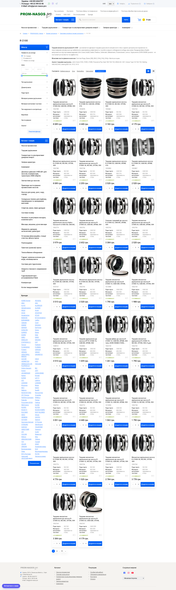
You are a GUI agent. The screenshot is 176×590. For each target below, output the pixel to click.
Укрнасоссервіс (40, 456)
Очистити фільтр (34, 131)
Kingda (37, 375)
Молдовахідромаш (41, 451)
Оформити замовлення (98, 574)
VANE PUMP (25, 429)
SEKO (23, 415)
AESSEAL (38, 300)
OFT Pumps (25, 395)
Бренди (90, 14)
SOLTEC (37, 417)
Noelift (37, 390)
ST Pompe (38, 422)
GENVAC (24, 352)
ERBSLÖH (24, 340)
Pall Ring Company (27, 397)
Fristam (23, 349)
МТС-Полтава (26, 454)
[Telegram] (57, 4)
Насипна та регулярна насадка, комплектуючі (33, 219)
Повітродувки (26, 243)
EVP (36, 342)
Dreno (37, 330)
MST (22, 388)
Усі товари (27, 56)
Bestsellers (80, 71)
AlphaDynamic (26, 308)
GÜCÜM (23, 359)
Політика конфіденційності (109, 11)
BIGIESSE (24, 318)
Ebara (37, 332)
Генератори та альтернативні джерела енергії (80, 28)
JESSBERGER (25, 373)
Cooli (36, 322)
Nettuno (23, 390)
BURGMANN (25, 320)
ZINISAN (24, 446)
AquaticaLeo (25, 315)
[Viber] (53, 4)
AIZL (36, 303)
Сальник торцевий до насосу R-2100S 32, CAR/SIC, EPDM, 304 (116, 222)
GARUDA (38, 349)
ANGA (23, 310)
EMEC (23, 337)
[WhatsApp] (49, 4)
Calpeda (24, 322)
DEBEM (23, 325)
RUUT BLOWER (40, 412)
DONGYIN (24, 330)
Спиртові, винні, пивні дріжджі (33, 208)
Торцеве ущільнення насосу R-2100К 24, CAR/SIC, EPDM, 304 (142, 163)
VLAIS (37, 432)
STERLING (24, 424)
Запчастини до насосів (30, 181)
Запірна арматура (110, 28)
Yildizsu (37, 439)
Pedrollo (24, 400)
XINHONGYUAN (26, 439)
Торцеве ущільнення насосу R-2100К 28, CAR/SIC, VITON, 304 (63, 282)
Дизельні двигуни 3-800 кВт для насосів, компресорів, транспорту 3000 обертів (34, 174)
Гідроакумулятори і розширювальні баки (29, 277)
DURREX (24, 332)
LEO (22, 380)
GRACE (37, 352)
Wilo (36, 437)
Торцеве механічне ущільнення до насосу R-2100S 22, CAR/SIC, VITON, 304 (116, 459)
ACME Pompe (25, 300)
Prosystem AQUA (27, 402)
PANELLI (37, 397)
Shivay (37, 415)
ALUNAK (37, 308)
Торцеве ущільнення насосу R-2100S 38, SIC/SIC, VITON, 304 (63, 459)
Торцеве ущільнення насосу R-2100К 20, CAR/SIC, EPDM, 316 (115, 163)
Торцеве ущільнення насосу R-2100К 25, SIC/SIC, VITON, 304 (115, 104)
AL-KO (23, 305)
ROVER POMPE (40, 410)
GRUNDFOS (39, 354)
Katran (23, 375)
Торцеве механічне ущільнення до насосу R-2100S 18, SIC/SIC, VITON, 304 (90, 163)
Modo (37, 385)
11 (62, 551)
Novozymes (39, 393)
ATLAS (37, 315)
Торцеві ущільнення (49, 28)
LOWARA (38, 383)
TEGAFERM (38, 427)
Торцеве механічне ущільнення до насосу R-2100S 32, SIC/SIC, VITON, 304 (64, 519)
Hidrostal (38, 364)
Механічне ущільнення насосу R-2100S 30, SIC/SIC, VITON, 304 (143, 459)
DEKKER (24, 327)
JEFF (36, 370)
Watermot (38, 434)
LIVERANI (24, 383)
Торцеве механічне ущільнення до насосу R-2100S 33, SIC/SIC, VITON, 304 (143, 104)
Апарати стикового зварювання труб (33, 270)
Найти (126, 20)
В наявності (28, 58)
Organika (38, 395)
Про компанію (59, 11)
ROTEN (37, 407)
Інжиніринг (126, 28)
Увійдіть (122, 3)
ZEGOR (23, 444)
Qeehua (37, 402)
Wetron (23, 437)
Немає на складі (29, 60)
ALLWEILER (38, 305)
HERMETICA (25, 361)
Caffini (37, 320)
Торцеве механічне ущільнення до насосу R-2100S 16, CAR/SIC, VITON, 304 (143, 282)
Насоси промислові (29, 28)
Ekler (36, 335)
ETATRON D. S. (26, 342)
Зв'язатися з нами (11, 586)
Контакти (70, 11)
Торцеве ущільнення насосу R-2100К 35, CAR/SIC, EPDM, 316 (89, 104)
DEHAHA (38, 325)
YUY (22, 441)
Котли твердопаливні (29, 287)
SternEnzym (39, 424)
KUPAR (23, 378)
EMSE (37, 337)
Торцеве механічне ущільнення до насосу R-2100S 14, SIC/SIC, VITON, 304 (143, 400)
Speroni (37, 419)
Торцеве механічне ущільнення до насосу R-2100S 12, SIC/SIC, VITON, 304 (90, 459)
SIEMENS (24, 417)
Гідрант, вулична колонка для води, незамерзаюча (33, 258)
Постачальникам (79, 14)
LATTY (37, 378)
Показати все (34, 463)
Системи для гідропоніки (31, 264)
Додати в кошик (68, 129)
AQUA (23, 313)
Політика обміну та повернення (86, 11)
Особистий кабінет (96, 572)
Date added (89, 71)
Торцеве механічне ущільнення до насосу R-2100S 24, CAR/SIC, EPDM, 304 (143, 222)
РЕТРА (37, 454)
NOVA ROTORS (26, 393)
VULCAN (24, 434)
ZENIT (37, 444)
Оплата (58, 14)
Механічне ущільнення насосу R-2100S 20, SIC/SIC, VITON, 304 (90, 282)
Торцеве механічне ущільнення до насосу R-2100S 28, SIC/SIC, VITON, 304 (64, 341)
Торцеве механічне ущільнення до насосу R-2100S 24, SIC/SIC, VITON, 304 (64, 400)
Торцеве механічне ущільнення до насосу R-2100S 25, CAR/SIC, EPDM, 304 (90, 222)
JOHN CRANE (39, 373)
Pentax (37, 400)
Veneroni (38, 429)
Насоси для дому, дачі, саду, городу (32, 193)
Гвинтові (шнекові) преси (31, 248)
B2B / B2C (67, 14)
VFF (22, 432)
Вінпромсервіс (26, 449)
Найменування (65, 71)
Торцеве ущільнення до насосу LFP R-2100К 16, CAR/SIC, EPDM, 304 (88, 341)
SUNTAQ (24, 427)
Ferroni (23, 345)
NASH (37, 388)
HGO (36, 361)
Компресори (26, 283)
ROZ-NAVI (24, 412)
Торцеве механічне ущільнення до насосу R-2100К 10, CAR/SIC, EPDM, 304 (116, 400)
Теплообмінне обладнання (31, 252)
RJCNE (37, 405)
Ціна (73, 71)
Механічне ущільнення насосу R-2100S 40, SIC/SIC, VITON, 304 (64, 163)
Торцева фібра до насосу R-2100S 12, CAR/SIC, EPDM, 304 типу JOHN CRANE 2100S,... (116, 341)
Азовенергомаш (40, 446)
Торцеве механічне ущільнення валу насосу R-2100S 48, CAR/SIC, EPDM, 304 (64, 104)
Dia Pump (38, 327)
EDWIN (23, 335)
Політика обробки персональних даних (134, 11)
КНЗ (36, 449)
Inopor (23, 370)
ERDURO (38, 340)
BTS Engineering (40, 318)
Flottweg (38, 345)
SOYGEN (24, 419)
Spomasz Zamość (27, 422)
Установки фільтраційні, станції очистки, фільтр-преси (33, 237)
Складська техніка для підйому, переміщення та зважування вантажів (34, 201)
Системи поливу (27, 213)
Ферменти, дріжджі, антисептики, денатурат (30, 230)
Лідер (23, 451)
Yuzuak (37, 441)
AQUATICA (38, 313)
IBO (36, 368)
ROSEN (23, 407)
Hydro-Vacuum (26, 368)
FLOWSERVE (25, 347)
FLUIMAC (38, 347)
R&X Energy (25, 405)
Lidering (37, 380)
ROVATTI (24, 410)
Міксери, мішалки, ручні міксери (34, 224)
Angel (37, 310)
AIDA (22, 303)
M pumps (24, 385)
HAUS (37, 359)
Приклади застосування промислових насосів (30, 186)
